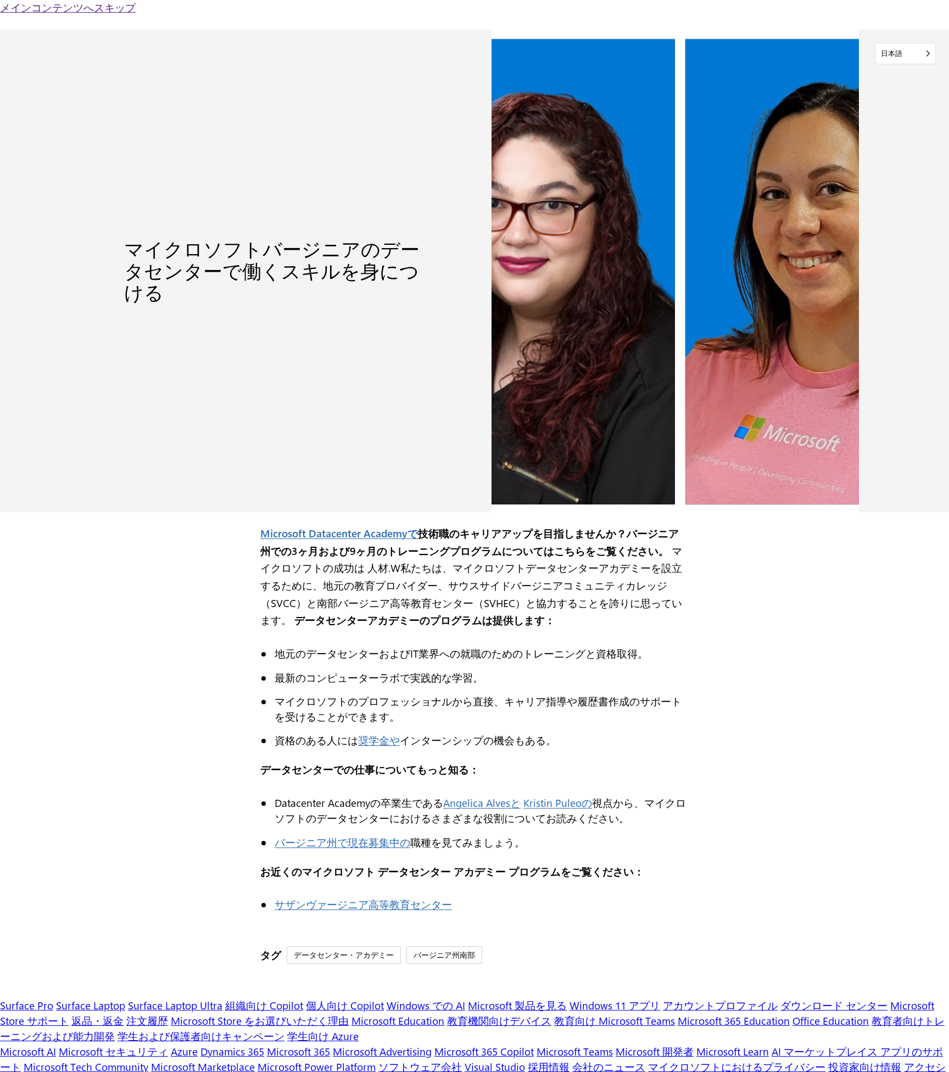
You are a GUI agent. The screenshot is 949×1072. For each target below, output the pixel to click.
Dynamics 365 (232, 1051)
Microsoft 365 (298, 1051)
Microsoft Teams (575, 1051)
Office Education (830, 1021)
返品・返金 (97, 1021)
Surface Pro (26, 1005)
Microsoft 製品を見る (517, 1005)
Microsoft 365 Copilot (484, 1051)
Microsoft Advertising (382, 1051)
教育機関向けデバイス (499, 1021)
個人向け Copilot (345, 1005)
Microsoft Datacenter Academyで (339, 533)
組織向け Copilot (264, 1005)
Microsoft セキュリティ (113, 1051)
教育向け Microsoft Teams (614, 1021)
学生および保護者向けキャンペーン (201, 1036)
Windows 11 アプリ (615, 1005)
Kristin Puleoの (557, 803)
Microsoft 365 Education (734, 1021)
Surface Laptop (90, 1005)
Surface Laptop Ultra (175, 1005)
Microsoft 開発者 (655, 1051)
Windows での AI (426, 1005)
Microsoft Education (397, 1021)
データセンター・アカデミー (344, 954)
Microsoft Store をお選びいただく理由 (260, 1021)
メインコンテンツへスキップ (68, 7)
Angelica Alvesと (482, 803)
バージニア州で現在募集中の (342, 842)
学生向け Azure (323, 1036)
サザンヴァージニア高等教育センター (363, 904)
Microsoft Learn (732, 1051)
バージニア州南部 (444, 954)
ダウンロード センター (833, 1005)
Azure (184, 1051)
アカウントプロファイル (720, 1005)
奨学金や (379, 740)
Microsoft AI (28, 1051)
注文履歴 (147, 1021)
